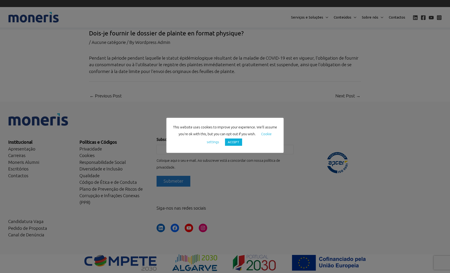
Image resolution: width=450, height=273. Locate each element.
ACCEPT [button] (233, 142)
